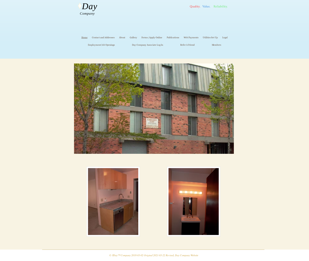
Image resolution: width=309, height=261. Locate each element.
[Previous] (77, 151)
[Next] (229, 151)
